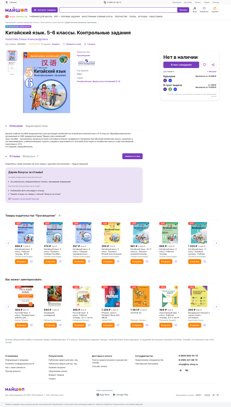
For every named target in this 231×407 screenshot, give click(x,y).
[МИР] (199, 395)
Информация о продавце (16, 360)
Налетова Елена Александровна (26, 39)
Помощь (216, 2)
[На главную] (16, 9)
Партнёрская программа (146, 363)
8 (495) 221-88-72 (114, 2)
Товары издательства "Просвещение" (30, 215)
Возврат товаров (56, 375)
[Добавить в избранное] (204, 65)
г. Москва (211, 71)
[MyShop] (14, 390)
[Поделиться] (213, 65)
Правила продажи (57, 367)
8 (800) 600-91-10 (188, 355)
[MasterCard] (213, 395)
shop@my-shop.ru (188, 364)
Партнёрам (176, 2)
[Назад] (8, 243)
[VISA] (207, 395)
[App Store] (103, 394)
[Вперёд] (216, 243)
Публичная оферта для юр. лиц (63, 363)
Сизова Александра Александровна (23, 256)
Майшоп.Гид (21, 16)
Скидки (206, 2)
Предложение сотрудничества (149, 360)
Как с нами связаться (15, 367)
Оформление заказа (58, 371)
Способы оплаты (99, 366)
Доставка (188, 2)
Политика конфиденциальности (19, 363)
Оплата (198, 2)
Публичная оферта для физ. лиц (63, 360)
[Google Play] (120, 394)
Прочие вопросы (13, 371)
